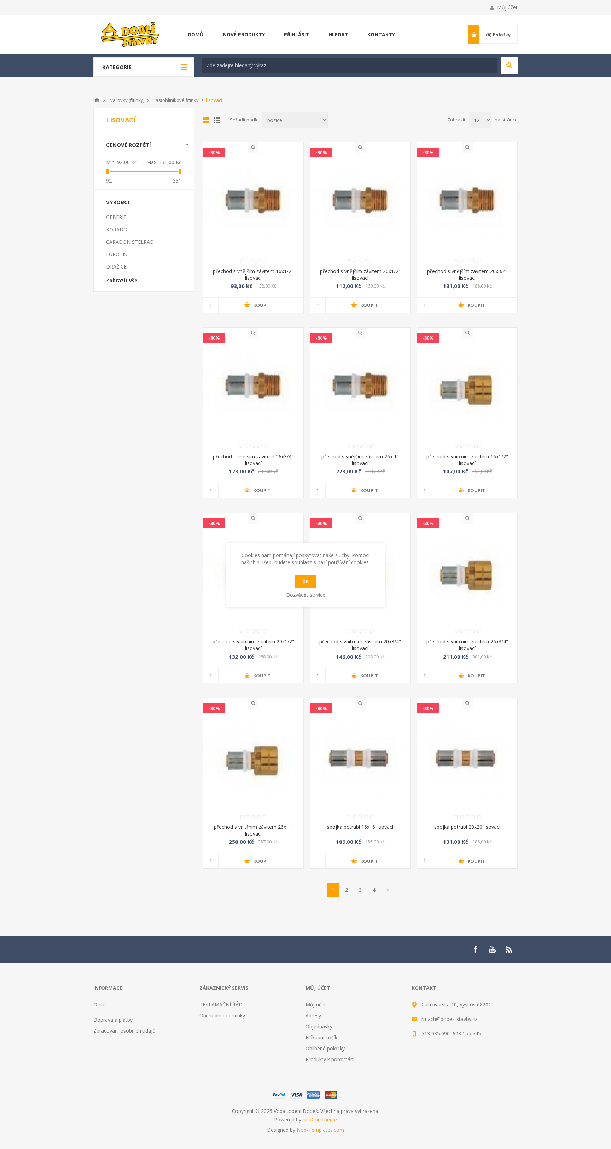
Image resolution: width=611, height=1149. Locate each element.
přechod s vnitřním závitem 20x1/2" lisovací (253, 645)
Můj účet (507, 7)
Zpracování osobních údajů (124, 1030)
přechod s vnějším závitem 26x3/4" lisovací (253, 460)
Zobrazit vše (122, 280)
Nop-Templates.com (320, 1129)
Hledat (509, 65)
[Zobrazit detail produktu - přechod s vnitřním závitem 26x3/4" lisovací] (467, 574)
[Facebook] (475, 949)
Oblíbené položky (325, 1048)
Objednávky (319, 1026)
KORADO (116, 229)
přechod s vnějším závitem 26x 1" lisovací (360, 460)
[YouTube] (492, 949)
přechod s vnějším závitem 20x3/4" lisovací (467, 274)
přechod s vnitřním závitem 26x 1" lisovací (253, 830)
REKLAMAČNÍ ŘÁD (221, 1004)
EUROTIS (116, 254)
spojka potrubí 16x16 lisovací (360, 827)
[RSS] (509, 949)
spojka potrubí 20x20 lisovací (467, 827)
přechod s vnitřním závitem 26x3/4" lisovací (467, 645)
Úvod (96, 100)
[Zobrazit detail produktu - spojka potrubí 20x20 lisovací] (467, 759)
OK (305, 581)
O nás (100, 1004)
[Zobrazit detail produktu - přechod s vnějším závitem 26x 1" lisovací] (360, 388)
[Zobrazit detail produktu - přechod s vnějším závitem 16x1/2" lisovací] (253, 203)
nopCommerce (320, 1119)
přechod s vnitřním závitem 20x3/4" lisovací (360, 645)
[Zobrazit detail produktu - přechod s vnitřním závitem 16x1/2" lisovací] (467, 388)
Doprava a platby (113, 1019)
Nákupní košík (321, 1037)
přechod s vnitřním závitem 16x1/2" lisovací (467, 460)
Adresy (313, 1015)
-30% (214, 152)
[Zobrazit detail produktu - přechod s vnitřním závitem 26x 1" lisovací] (253, 759)
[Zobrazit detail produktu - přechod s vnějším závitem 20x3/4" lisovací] (467, 203)
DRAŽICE (116, 266)
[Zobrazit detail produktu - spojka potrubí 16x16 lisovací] (360, 759)
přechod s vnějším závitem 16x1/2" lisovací (253, 274)
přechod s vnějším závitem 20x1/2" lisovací (360, 274)
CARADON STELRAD (130, 241)
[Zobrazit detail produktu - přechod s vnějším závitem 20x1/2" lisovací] (360, 203)
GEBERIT (116, 217)
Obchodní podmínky (222, 1015)
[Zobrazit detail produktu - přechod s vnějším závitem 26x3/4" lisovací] (253, 388)
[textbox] (349, 65)
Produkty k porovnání (330, 1059)
